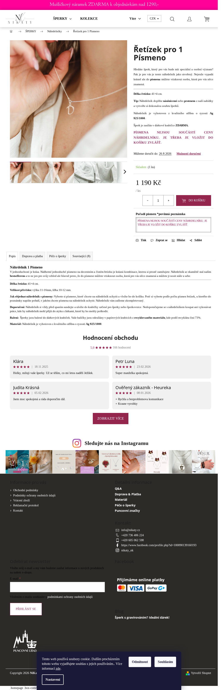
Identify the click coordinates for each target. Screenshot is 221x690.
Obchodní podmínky (25, 490)
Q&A (118, 488)
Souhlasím (165, 662)
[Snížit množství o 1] (148, 200)
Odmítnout (140, 662)
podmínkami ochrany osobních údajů (70, 597)
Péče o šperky (125, 505)
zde (58, 668)
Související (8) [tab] (81, 256)
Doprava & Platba (128, 494)
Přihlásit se (26, 609)
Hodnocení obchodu (110, 338)
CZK (153, 18)
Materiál (121, 499)
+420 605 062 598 (132, 540)
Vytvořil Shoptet (201, 673)
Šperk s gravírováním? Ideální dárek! (142, 617)
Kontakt (18, 510)
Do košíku (197, 200)
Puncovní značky (127, 510)
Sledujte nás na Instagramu (116, 443)
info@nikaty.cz (130, 530)
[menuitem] (62, 18)
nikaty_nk (127, 550)
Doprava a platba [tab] (32, 256)
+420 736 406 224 (132, 535)
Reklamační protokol (26, 505)
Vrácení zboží (21, 500)
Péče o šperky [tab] (57, 256)
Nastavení (53, 679)
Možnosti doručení (189, 153)
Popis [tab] (12, 256)
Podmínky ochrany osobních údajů (34, 495)
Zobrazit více (110, 418)
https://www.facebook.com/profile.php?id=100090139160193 (158, 545)
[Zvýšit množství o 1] (168, 200)
